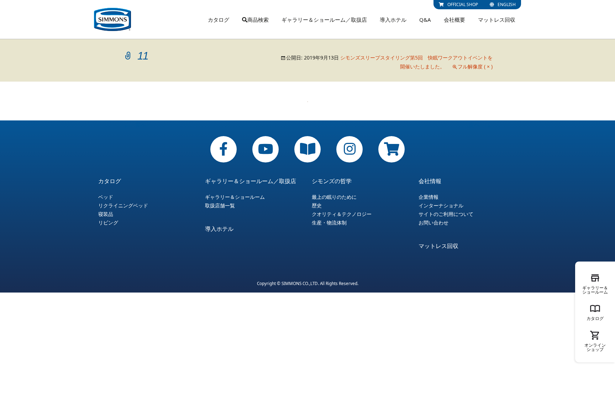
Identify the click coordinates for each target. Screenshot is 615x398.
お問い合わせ (433, 222)
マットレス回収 (496, 19)
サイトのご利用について (446, 214)
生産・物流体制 (329, 222)
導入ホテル (393, 19)
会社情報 (430, 181)
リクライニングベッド (123, 205)
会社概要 (454, 19)
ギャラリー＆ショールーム (235, 197)
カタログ (218, 19)
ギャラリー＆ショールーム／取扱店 (324, 19)
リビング (108, 222)
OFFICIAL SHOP (462, 4)
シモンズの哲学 (332, 181)
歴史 (317, 205)
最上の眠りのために (334, 197)
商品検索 (258, 19)
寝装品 (105, 214)
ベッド (105, 197)
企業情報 (428, 197)
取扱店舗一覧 (220, 205)
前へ (134, 125)
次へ (480, 125)
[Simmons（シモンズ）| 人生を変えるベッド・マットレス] (112, 19)
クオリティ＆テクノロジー (342, 214)
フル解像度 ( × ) (475, 66)
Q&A (425, 19)
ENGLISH (507, 4)
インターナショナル (441, 205)
